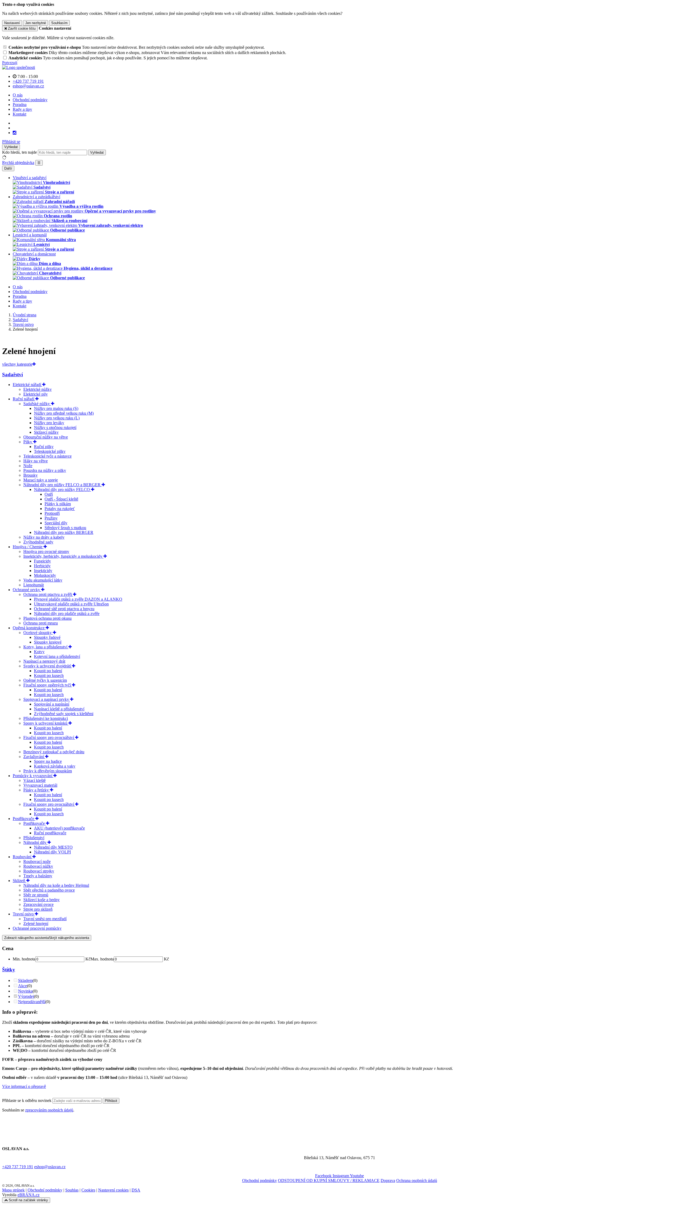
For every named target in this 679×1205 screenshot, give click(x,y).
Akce (22, 986)
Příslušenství (33, 837)
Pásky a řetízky (36, 790)
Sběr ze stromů (35, 895)
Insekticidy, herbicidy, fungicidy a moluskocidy (63, 556)
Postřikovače (24, 818)
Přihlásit (111, 1101)
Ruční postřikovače (50, 833)
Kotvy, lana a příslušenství (45, 647)
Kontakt (19, 114)
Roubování (22, 856)
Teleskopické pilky (50, 451)
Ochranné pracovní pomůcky (37, 928)
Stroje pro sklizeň (38, 909)
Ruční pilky (44, 446)
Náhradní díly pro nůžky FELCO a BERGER (62, 484)
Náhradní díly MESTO (53, 847)
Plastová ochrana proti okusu (47, 618)
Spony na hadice (48, 761)
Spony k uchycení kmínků (45, 723)
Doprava (388, 1180)
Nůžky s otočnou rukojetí (55, 427)
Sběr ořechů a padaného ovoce (49, 890)
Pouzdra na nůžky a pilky (44, 470)
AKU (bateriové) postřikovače (59, 828)
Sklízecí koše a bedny (41, 899)
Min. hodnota (24, 959)
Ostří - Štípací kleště (61, 499)
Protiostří (52, 513)
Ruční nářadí (24, 399)
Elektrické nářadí (27, 384)
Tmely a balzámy (37, 876)
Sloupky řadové (47, 637)
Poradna (20, 104)
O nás (18, 95)
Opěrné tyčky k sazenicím (45, 680)
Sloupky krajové (48, 642)
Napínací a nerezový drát (44, 661)
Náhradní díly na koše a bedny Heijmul (56, 885)
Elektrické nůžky (37, 389)
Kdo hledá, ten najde (19, 152)
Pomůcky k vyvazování (33, 775)
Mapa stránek (13, 1190)
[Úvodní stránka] (18, 67)
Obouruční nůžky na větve (45, 437)
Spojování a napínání (51, 704)
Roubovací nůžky (38, 866)
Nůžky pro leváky (49, 422)
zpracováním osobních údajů (49, 1110)
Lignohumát (33, 585)
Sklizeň (19, 880)
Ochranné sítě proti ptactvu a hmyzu (64, 608)
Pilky (28, 442)
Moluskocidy (45, 575)
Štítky (8, 969)
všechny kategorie (17, 364)
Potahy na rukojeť (60, 508)
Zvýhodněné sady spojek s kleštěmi (63, 713)
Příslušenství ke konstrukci (45, 718)
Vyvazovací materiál (40, 785)
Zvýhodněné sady (38, 542)
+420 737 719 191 (17, 1166)
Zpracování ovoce (38, 904)
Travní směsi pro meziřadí (45, 918)
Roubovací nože (37, 861)
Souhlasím (59, 23)
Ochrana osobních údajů (416, 1180)
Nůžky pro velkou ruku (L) (57, 418)
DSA (136, 1190)
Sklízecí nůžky (46, 432)
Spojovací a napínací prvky (46, 699)
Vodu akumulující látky (42, 580)
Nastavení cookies (113, 1190)
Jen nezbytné (35, 23)
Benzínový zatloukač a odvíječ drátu (53, 752)
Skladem (25, 980)
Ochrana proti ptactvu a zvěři (48, 594)
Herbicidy (42, 566)
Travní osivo (24, 914)
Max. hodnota (102, 959)
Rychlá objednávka (18, 162)
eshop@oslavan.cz (50, 1166)
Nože (27, 465)
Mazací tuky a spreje (40, 480)
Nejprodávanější (31, 1001)
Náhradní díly (35, 842)
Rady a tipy (22, 109)
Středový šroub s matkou (65, 527)
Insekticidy (43, 570)
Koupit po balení (48, 670)
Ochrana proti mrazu (40, 623)
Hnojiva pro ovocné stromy (46, 551)
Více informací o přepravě (24, 1086)
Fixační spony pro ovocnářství (49, 737)
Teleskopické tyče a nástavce (47, 456)
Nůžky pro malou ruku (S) (56, 408)
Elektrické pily (35, 394)
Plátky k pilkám (58, 504)
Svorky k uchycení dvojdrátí (47, 666)
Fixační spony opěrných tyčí (47, 685)
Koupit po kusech (49, 675)
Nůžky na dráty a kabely (43, 537)
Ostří (49, 494)
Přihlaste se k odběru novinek (27, 1100)
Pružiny (51, 518)
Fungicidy (42, 561)
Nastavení (12, 23)
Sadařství (12, 374)
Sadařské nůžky (37, 403)
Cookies (88, 1190)
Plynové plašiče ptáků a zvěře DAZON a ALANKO (78, 599)
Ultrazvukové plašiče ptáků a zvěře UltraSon (71, 604)
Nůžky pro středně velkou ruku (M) (64, 413)
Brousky (30, 475)
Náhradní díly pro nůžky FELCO (62, 489)
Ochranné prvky (27, 589)
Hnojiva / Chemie (28, 546)
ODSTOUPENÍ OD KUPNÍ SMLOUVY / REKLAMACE (329, 1180)
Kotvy (39, 651)
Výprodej (26, 996)
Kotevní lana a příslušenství (57, 656)
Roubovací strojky (38, 871)
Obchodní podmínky (30, 100)
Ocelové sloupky (38, 632)
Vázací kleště (34, 780)
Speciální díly (56, 523)
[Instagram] (14, 133)
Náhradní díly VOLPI (52, 852)
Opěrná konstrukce (29, 628)
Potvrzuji (9, 62)
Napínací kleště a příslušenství (59, 709)
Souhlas (72, 1190)
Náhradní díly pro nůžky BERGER (63, 532)
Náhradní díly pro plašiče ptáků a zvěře (66, 613)
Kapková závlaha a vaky (54, 766)
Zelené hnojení (35, 923)
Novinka (25, 991)
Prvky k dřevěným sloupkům (47, 771)
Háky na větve (35, 461)
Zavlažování (34, 756)
